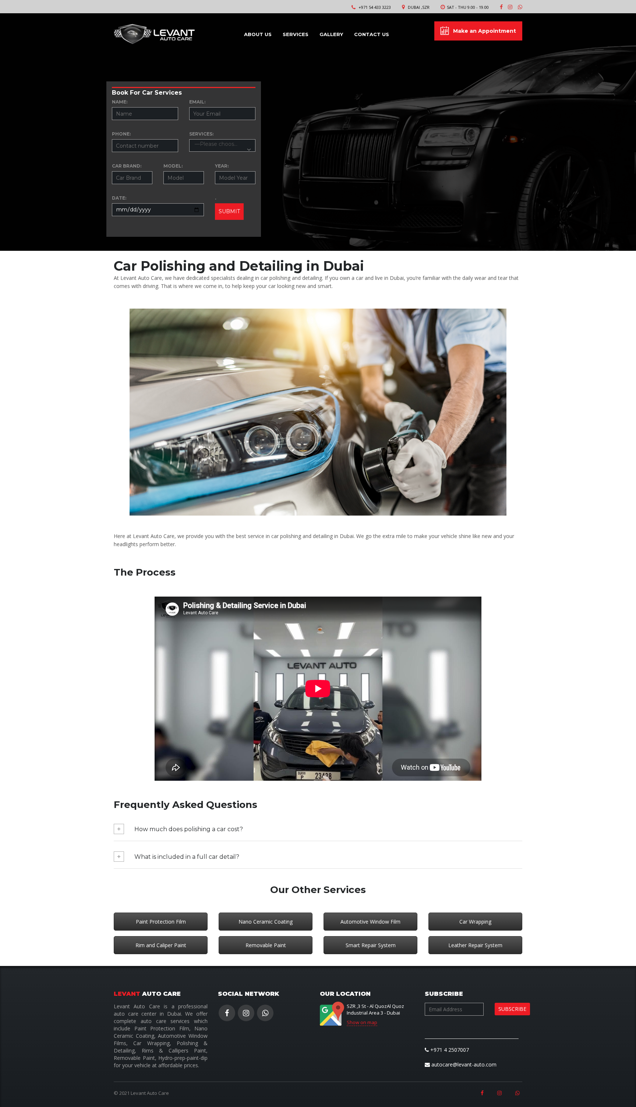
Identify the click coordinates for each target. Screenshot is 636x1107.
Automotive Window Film (370, 921)
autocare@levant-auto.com (463, 1064)
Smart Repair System (371, 945)
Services (295, 33)
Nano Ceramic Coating (266, 921)
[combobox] (222, 145)
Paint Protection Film (161, 921)
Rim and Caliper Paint (160, 945)
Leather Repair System (475, 945)
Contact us (371, 33)
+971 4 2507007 (449, 1049)
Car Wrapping (475, 921)
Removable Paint (265, 945)
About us (258, 33)
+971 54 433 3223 (374, 7)
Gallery (331, 33)
